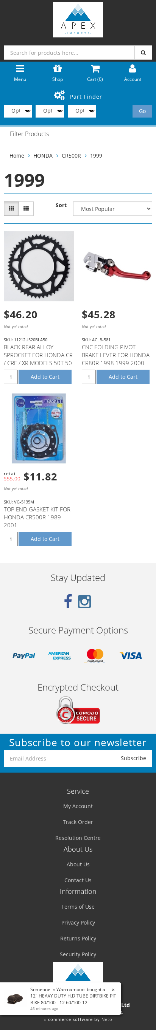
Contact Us (78, 880)
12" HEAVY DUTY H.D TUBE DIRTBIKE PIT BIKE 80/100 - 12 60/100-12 (73, 999)
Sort (61, 205)
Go (142, 111)
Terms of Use (78, 906)
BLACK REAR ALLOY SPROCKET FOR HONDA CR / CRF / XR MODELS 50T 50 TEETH (38, 359)
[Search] (143, 52)
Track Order (78, 822)
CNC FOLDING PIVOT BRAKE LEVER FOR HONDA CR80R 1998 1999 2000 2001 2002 (116, 359)
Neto (106, 1019)
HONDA (43, 155)
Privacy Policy (78, 922)
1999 (96, 155)
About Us (78, 864)
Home (16, 155)
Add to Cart (45, 376)
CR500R (71, 155)
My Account (78, 806)
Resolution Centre (78, 837)
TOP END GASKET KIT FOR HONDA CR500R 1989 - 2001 (37, 517)
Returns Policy (78, 938)
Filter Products (29, 134)
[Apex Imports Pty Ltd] (78, 18)
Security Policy (78, 954)
